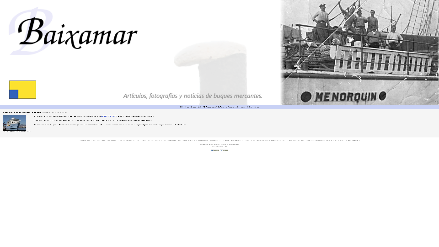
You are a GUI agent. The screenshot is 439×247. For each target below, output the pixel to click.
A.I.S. (236, 107)
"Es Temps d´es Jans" (210, 107)
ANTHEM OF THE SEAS (109, 116)
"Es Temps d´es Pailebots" (226, 107)
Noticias (193, 107)
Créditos (256, 107)
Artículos (199, 107)
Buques (187, 107)
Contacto (249, 107)
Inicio (182, 107)
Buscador (243, 107)
